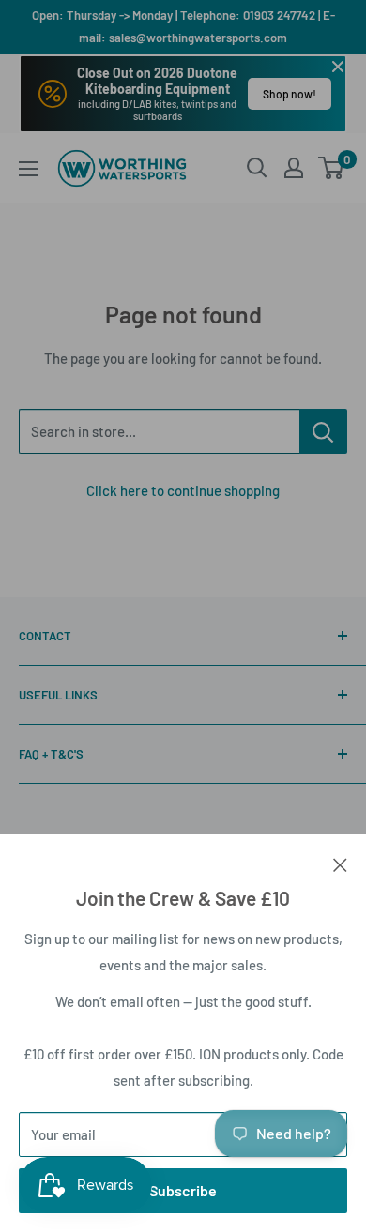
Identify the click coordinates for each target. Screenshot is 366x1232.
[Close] (340, 862)
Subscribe (183, 1190)
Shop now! (289, 93)
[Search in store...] (323, 431)
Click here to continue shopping (183, 490)
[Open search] (257, 168)
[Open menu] (28, 168)
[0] (331, 168)
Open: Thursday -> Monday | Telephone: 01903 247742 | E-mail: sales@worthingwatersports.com (183, 26)
